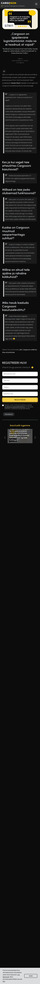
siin (4, 981)
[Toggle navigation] (36, 4)
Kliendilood (9, 414)
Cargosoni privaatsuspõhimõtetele (14, 407)
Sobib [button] (31, 976)
